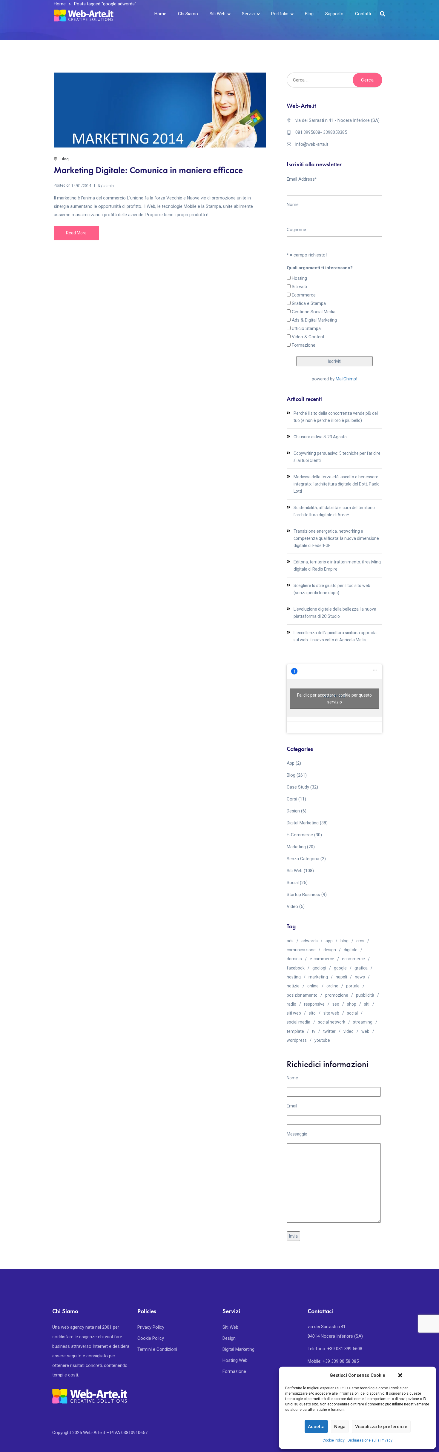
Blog (309, 13)
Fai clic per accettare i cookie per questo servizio (334, 698)
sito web (331, 1013)
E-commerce (300, 835)
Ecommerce (304, 295)
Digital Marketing (303, 823)
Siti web (299, 286)
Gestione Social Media (313, 311)
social (352, 1013)
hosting (294, 977)
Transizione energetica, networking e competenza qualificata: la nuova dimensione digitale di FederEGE (336, 538)
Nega (340, 1426)
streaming (362, 1022)
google (340, 968)
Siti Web (217, 13)
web (365, 1031)
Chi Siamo (188, 13)
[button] (400, 1375)
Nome (293, 204)
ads (290, 940)
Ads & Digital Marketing (314, 320)
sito (312, 1013)
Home (160, 13)
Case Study (298, 787)
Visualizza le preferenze (381, 1426)
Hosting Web (235, 1360)
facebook (296, 968)
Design (293, 811)
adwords (309, 940)
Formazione (303, 345)
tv (313, 1031)
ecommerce (353, 958)
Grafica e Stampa (309, 303)
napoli (341, 977)
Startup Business (303, 894)
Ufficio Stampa (306, 328)
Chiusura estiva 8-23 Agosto (320, 436)
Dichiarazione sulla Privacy (370, 1440)
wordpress (297, 1040)
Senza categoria (303, 858)
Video (292, 906)
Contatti (363, 13)
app (329, 940)
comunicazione (301, 949)
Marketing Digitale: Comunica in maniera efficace (148, 170)
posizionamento (302, 995)
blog (344, 940)
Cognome (296, 229)
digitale (350, 949)
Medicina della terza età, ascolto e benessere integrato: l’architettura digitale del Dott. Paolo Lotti (337, 484)
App (290, 763)
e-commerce (322, 958)
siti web (294, 1013)
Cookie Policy (334, 1440)
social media (298, 1022)
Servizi (248, 13)
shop (351, 1004)
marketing (318, 977)
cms (360, 940)
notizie (293, 986)
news (360, 977)
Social (293, 882)
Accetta (316, 1426)
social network (331, 1022)
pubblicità (365, 995)
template (295, 1031)
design (329, 949)
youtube (322, 1040)
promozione (336, 995)
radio (291, 1004)
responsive (314, 1004)
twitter (329, 1031)
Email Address (302, 179)
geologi (319, 968)
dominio (294, 958)
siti (366, 1004)
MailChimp (346, 379)
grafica (361, 968)
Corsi (292, 799)
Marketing (296, 846)
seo (335, 1004)
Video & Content (308, 336)
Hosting (299, 278)
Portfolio (279, 13)
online (313, 986)
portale (353, 986)
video (348, 1031)
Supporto (334, 13)
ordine (332, 986)
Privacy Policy (150, 1327)
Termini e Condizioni (157, 1349)
